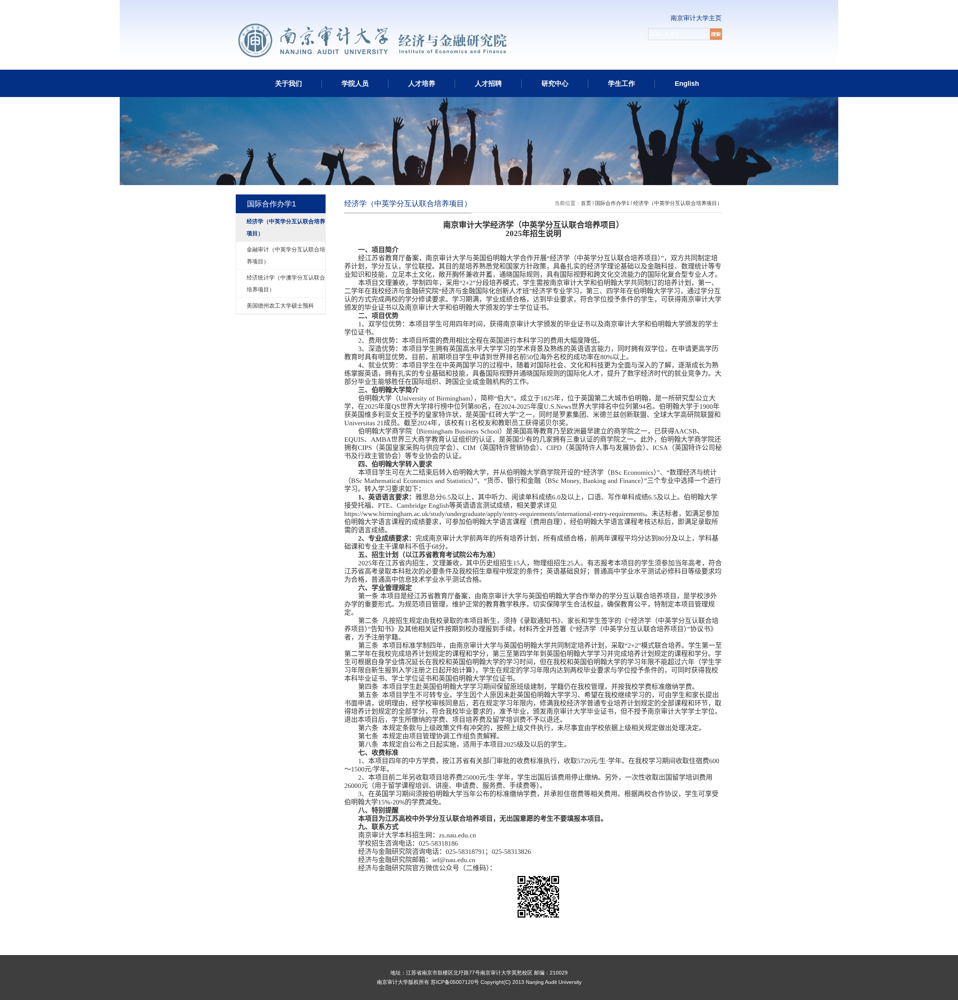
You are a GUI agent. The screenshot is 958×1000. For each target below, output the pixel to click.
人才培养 (421, 83)
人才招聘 (488, 83)
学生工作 (621, 83)
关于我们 (288, 83)
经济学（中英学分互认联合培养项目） (677, 203)
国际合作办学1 (612, 203)
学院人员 (355, 83)
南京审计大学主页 (696, 18)
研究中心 (554, 83)
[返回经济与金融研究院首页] (423, 25)
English (687, 83)
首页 (586, 203)
